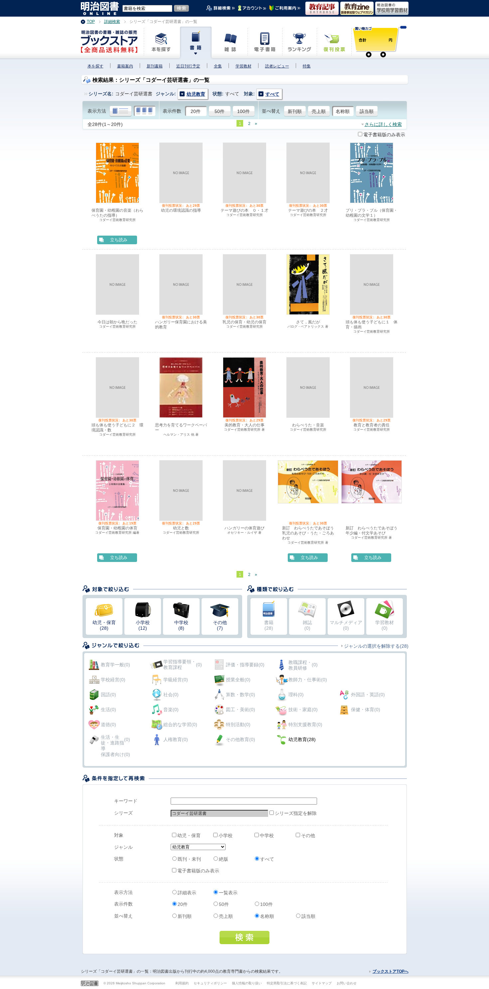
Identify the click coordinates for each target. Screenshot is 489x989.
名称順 (343, 111)
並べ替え (271, 111)
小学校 (226, 835)
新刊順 (295, 111)
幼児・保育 (189, 835)
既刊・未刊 (189, 859)
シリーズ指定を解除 (291, 813)
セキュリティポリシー (210, 983)
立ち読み (118, 239)
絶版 (223, 859)
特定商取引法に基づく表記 (287, 983)
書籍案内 (125, 66)
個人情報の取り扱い (247, 983)
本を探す (95, 66)
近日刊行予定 (188, 66)
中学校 (267, 835)
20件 (196, 111)
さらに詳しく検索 (383, 124)
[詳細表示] (120, 111)
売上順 (319, 111)
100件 (243, 111)
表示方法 (96, 111)
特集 (307, 66)
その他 (308, 835)
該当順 (367, 111)
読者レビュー (277, 66)
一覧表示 (228, 892)
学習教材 (243, 66)
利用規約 (182, 983)
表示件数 (172, 111)
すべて (267, 859)
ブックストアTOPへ (390, 971)
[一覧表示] (144, 111)
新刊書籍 (155, 66)
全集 (218, 66)
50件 (220, 111)
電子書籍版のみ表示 (384, 134)
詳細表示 (187, 892)
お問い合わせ (347, 983)
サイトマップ (322, 983)
